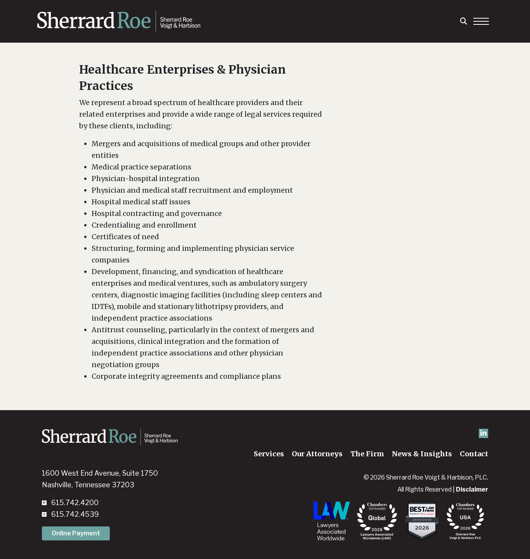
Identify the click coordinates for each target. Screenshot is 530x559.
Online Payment (76, 533)
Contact (474, 453)
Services (269, 453)
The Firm (367, 453)
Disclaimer (472, 489)
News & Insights (422, 453)
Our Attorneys (317, 453)
